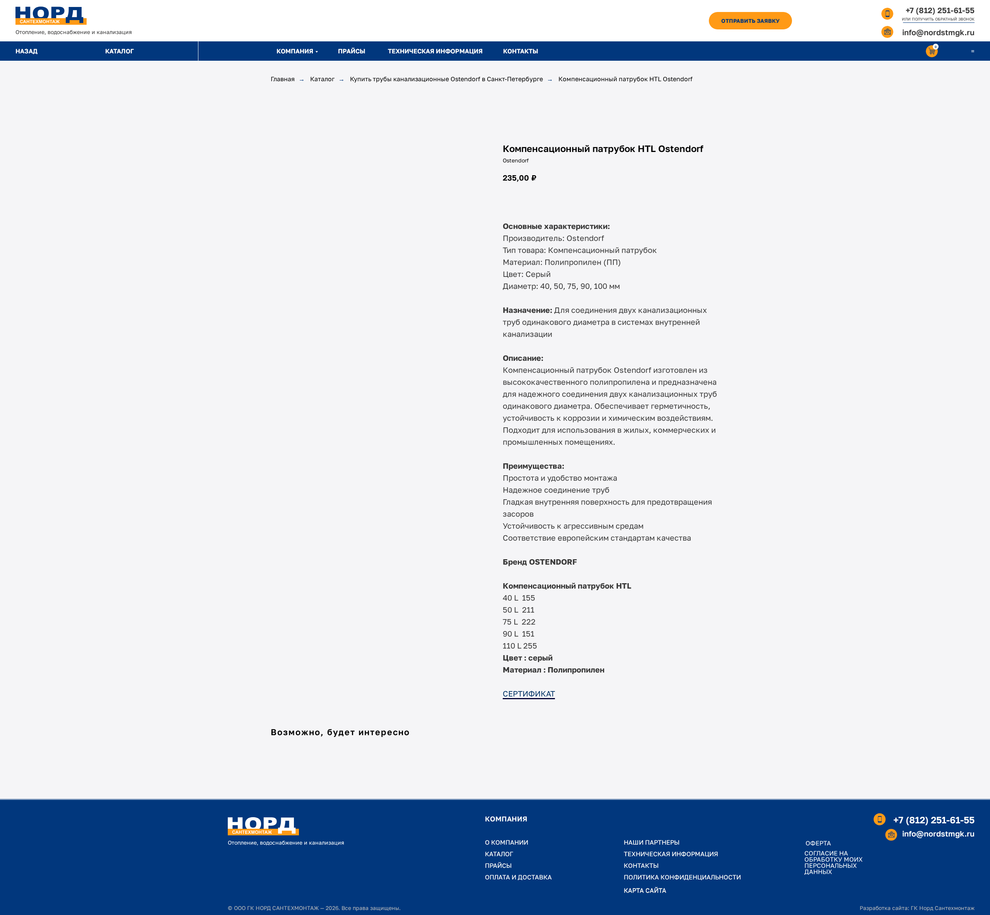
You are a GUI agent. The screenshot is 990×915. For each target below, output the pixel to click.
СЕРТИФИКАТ (529, 693)
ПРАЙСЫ (351, 51)
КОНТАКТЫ (520, 51)
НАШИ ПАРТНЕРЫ (651, 842)
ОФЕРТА (818, 843)
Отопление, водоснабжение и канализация (73, 32)
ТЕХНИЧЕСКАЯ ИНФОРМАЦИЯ (435, 51)
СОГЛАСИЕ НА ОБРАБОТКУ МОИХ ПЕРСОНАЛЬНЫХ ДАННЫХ (833, 862)
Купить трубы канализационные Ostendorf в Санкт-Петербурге (446, 79)
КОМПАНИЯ (295, 51)
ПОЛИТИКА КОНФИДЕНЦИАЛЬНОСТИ (682, 877)
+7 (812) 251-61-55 (940, 10)
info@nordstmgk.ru (938, 32)
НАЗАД (26, 51)
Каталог (322, 79)
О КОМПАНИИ (506, 842)
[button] (750, 20)
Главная (283, 79)
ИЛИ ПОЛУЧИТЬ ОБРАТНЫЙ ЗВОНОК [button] (938, 19)
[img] (51, 16)
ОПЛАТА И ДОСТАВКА (518, 877)
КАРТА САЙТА (645, 890)
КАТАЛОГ (119, 51)
